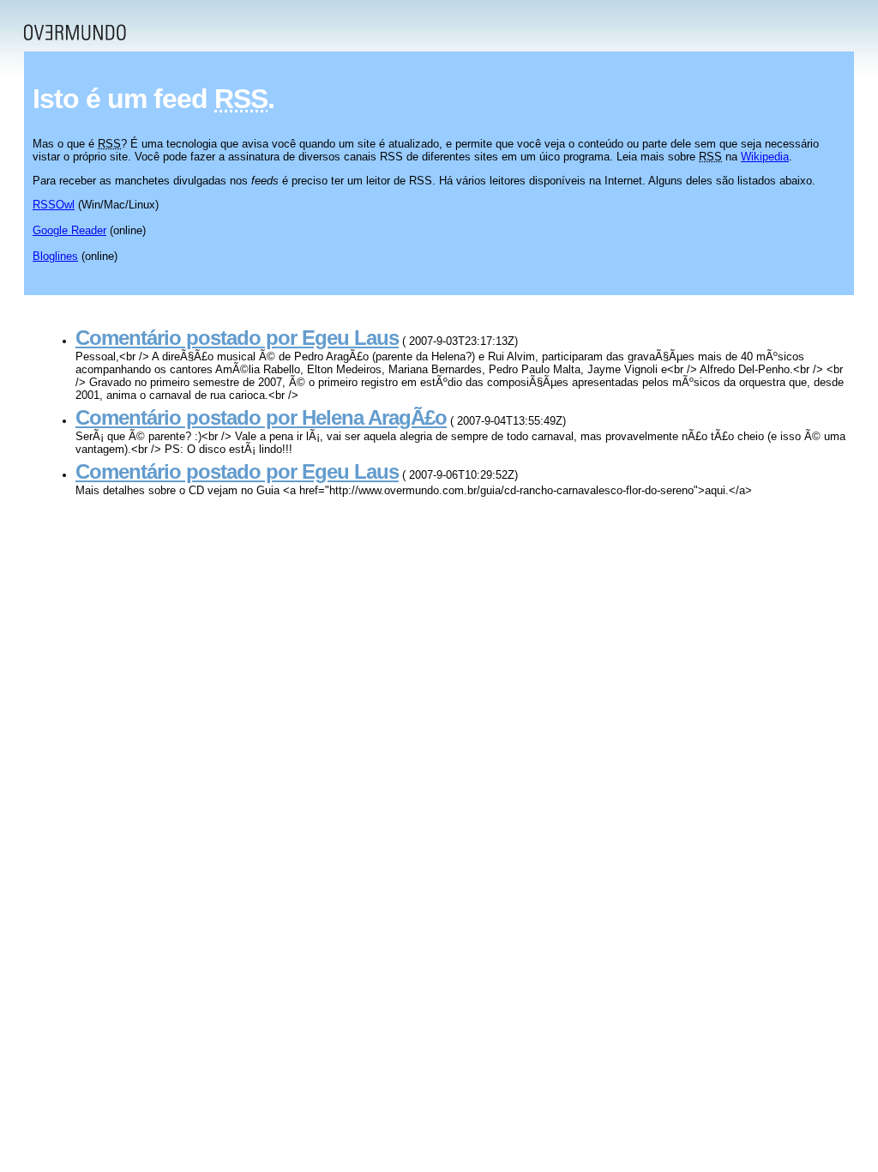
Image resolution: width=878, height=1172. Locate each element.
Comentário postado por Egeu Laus (237, 337)
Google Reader (69, 230)
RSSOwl (54, 204)
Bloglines (55, 256)
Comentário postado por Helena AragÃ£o (261, 417)
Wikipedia (765, 156)
